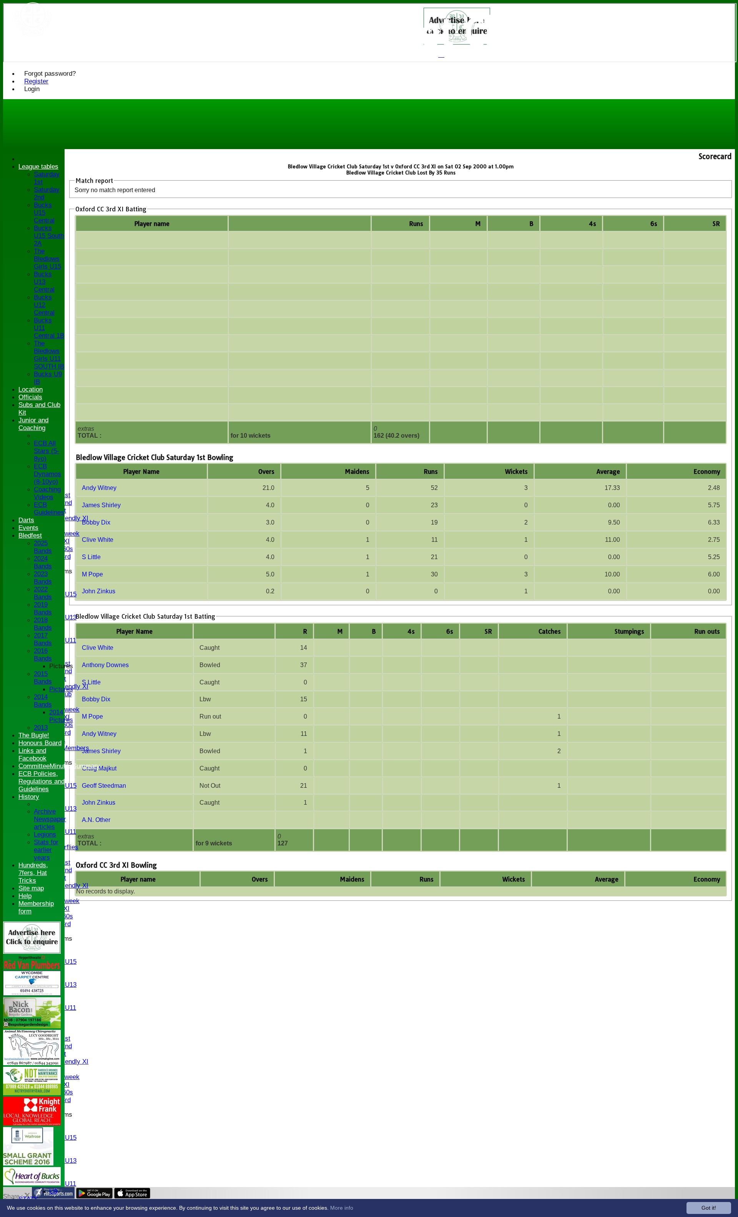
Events (28, 527)
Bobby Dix (96, 522)
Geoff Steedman (104, 785)
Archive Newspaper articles (50, 819)
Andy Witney (99, 488)
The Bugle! (33, 735)
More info (341, 1208)
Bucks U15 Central (44, 212)
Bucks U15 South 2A (49, 235)
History (28, 796)
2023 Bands (43, 577)
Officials (30, 397)
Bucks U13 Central (44, 282)
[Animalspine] (32, 1063)
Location (30, 389)
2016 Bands (43, 654)
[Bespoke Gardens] (32, 1026)
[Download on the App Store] (132, 1196)
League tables (38, 166)
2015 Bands (43, 677)
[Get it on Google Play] (94, 1196)
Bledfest (30, 535)
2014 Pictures (61, 716)
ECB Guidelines (49, 508)
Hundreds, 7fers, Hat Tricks (33, 873)
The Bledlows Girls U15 (47, 258)
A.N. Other (96, 820)
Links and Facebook (32, 754)
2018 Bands (43, 623)
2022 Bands (43, 593)
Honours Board (40, 743)
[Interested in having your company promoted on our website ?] (32, 951)
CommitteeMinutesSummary (59, 766)
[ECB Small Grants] (28, 1163)
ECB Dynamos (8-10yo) (47, 474)
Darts (26, 520)
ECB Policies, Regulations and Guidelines (41, 781)
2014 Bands (43, 700)
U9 (53, 1191)
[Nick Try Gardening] (32, 1093)
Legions (45, 834)
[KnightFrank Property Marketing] (32, 1123)
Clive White (97, 539)
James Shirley (101, 505)
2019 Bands (43, 608)
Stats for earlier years (46, 849)
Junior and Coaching (33, 424)
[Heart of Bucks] (32, 1183)
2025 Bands (43, 547)
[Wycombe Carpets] (32, 993)
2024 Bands (43, 562)
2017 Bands (43, 639)
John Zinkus (98, 591)
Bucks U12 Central (44, 305)
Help (25, 896)
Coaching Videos (47, 493)
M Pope (92, 574)
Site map (31, 888)
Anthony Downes (105, 665)
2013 (41, 727)
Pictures (61, 666)
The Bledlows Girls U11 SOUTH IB (49, 355)
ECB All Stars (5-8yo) (46, 451)
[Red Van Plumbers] (32, 967)
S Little (91, 557)
